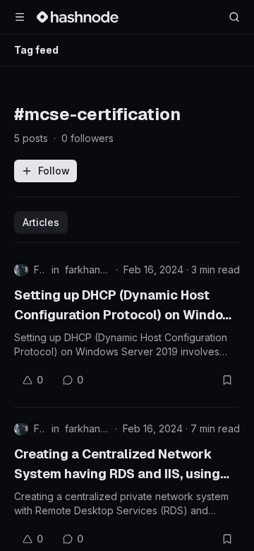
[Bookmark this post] (227, 380)
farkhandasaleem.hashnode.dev (87, 269)
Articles (41, 222)
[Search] (234, 17)
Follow (54, 171)
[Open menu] (19, 17)
